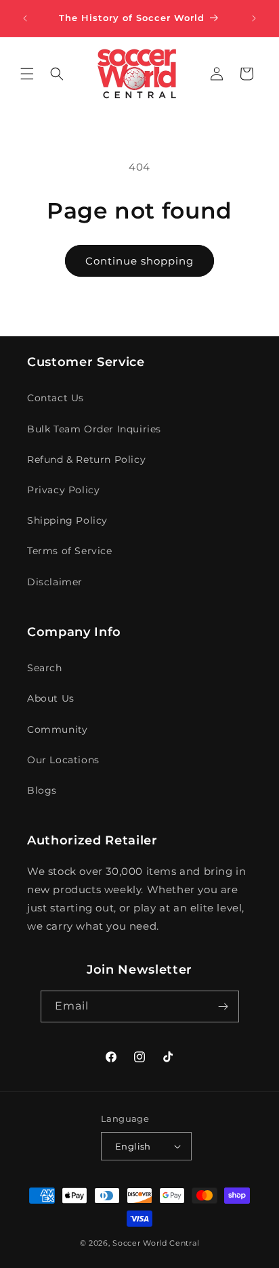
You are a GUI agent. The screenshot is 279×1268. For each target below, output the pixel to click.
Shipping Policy (67, 520)
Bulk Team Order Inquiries (94, 429)
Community (57, 729)
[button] (27, 74)
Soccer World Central (155, 1243)
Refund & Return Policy (86, 459)
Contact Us (55, 398)
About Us (50, 698)
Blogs (42, 790)
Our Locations (63, 760)
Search (44, 668)
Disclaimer (55, 582)
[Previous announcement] (25, 18)
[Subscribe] (223, 1006)
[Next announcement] (254, 18)
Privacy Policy (63, 490)
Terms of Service (69, 551)
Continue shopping (139, 260)
